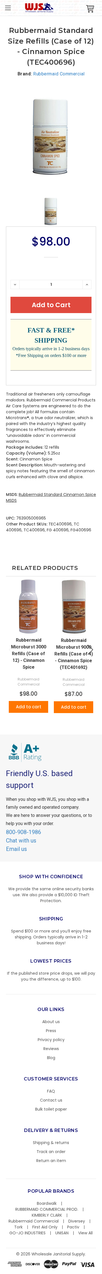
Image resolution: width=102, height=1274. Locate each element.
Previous (11, 649)
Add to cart (28, 707)
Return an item (51, 1160)
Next (90, 649)
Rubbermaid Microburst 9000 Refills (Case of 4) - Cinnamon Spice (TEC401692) (73, 654)
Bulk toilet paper (51, 1109)
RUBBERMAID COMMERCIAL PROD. (46, 1209)
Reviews (51, 1048)
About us (51, 1021)
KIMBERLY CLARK (47, 1215)
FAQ (51, 1091)
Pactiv (73, 1227)
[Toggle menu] (8, 7)
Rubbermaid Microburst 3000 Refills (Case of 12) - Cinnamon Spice (28, 653)
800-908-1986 (23, 832)
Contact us (51, 1100)
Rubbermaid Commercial (33, 1221)
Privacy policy (51, 1039)
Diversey (76, 1221)
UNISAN (62, 1233)
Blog (51, 1057)
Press (51, 1030)
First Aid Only (45, 1227)
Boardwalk (47, 1203)
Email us (16, 849)
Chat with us (21, 840)
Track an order (51, 1151)
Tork (18, 1227)
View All (85, 1233)
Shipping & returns (51, 1142)
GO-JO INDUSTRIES (27, 1233)
